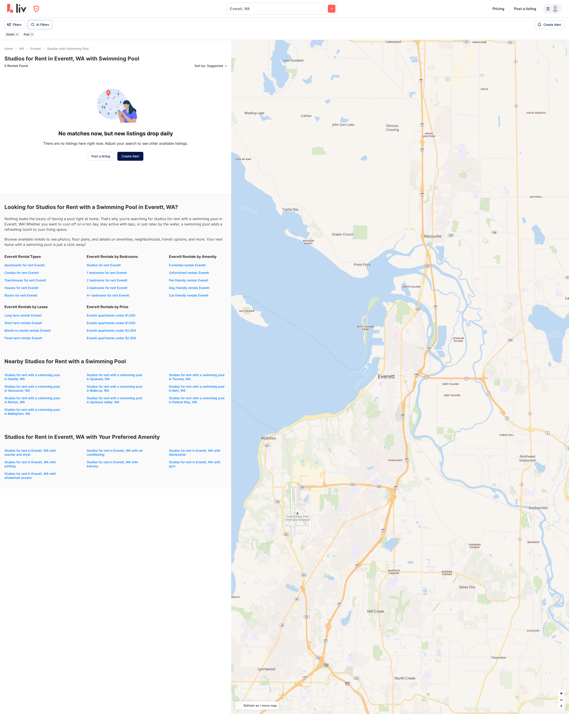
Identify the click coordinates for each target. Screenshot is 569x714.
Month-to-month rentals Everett (27, 330)
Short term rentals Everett (23, 323)
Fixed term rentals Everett (23, 338)
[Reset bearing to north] (561, 706)
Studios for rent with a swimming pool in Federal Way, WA (196, 400)
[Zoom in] (561, 693)
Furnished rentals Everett (187, 265)
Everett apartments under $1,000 (111, 315)
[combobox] (230, 8)
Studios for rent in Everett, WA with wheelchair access (30, 475)
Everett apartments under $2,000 (111, 330)
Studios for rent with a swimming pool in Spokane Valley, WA (114, 400)
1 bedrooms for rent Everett (107, 273)
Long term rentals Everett (23, 315)
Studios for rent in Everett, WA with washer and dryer (30, 452)
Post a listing (525, 8)
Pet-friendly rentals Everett (188, 280)
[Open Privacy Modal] (36, 9)
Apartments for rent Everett (24, 265)
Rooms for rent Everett (20, 295)
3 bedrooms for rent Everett (107, 288)
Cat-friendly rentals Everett (188, 295)
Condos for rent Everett (21, 273)
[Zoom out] (561, 700)
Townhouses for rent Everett (25, 280)
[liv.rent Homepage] (16, 9)
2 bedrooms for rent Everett (107, 280)
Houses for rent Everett (21, 288)
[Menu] (552, 9)
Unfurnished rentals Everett (189, 273)
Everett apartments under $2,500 (111, 338)
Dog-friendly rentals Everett (189, 288)
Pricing (498, 8)
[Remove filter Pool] (32, 34)
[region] (400, 377)
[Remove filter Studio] (17, 34)
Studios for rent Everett (104, 265)
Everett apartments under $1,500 (111, 323)
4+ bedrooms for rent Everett (108, 295)
